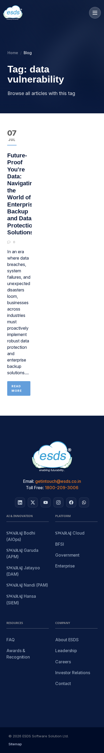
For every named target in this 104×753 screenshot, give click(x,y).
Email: (28, 481)
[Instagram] (58, 502)
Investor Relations (72, 672)
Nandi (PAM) (27, 585)
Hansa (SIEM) (21, 599)
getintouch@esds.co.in (58, 481)
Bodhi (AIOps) (20, 536)
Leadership (66, 650)
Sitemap (15, 744)
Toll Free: (35, 487)
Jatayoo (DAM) (23, 571)
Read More (16, 388)
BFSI (59, 544)
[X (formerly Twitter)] (33, 502)
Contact (63, 683)
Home (12, 52)
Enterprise (65, 566)
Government (67, 555)
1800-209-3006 (61, 487)
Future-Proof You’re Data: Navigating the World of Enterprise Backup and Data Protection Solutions (22, 194)
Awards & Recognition (18, 653)
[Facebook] (71, 502)
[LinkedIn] (20, 502)
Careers (63, 661)
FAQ (10, 639)
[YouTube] (46, 502)
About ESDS (67, 639)
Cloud (70, 533)
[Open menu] (95, 13)
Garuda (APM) (22, 553)
